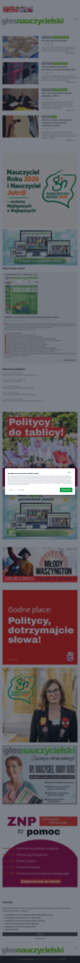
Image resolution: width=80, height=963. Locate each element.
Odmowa (11, 489)
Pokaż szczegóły (21, 489)
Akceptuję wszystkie (66, 490)
